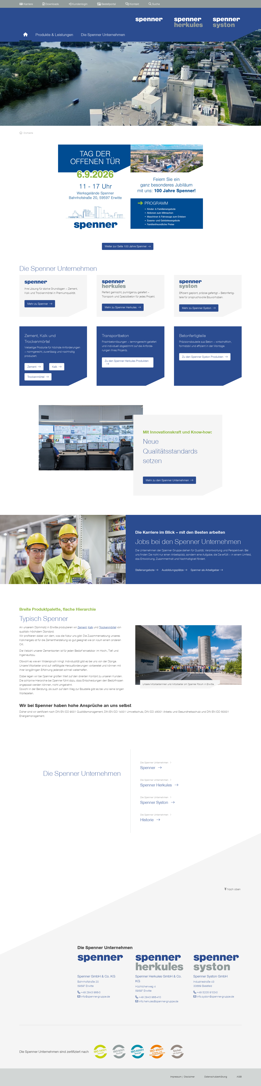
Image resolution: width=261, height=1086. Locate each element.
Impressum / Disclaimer (182, 1076)
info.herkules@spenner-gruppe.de (158, 1001)
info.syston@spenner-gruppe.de (215, 996)
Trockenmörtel (35, 376)
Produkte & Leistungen (54, 34)
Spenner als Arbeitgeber (205, 569)
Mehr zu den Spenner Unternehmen (167, 480)
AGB (239, 1076)
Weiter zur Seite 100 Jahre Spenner (126, 246)
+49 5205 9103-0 (207, 992)
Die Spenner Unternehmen (103, 34)
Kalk (54, 366)
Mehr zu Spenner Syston (196, 308)
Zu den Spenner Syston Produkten (202, 356)
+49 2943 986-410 (149, 997)
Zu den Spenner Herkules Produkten (127, 360)
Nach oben (234, 889)
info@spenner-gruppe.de (95, 996)
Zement (31, 366)
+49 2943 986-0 (90, 992)
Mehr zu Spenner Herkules (121, 307)
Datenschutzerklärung (215, 1076)
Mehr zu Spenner (37, 303)
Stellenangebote (144, 569)
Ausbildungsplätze (173, 569)
